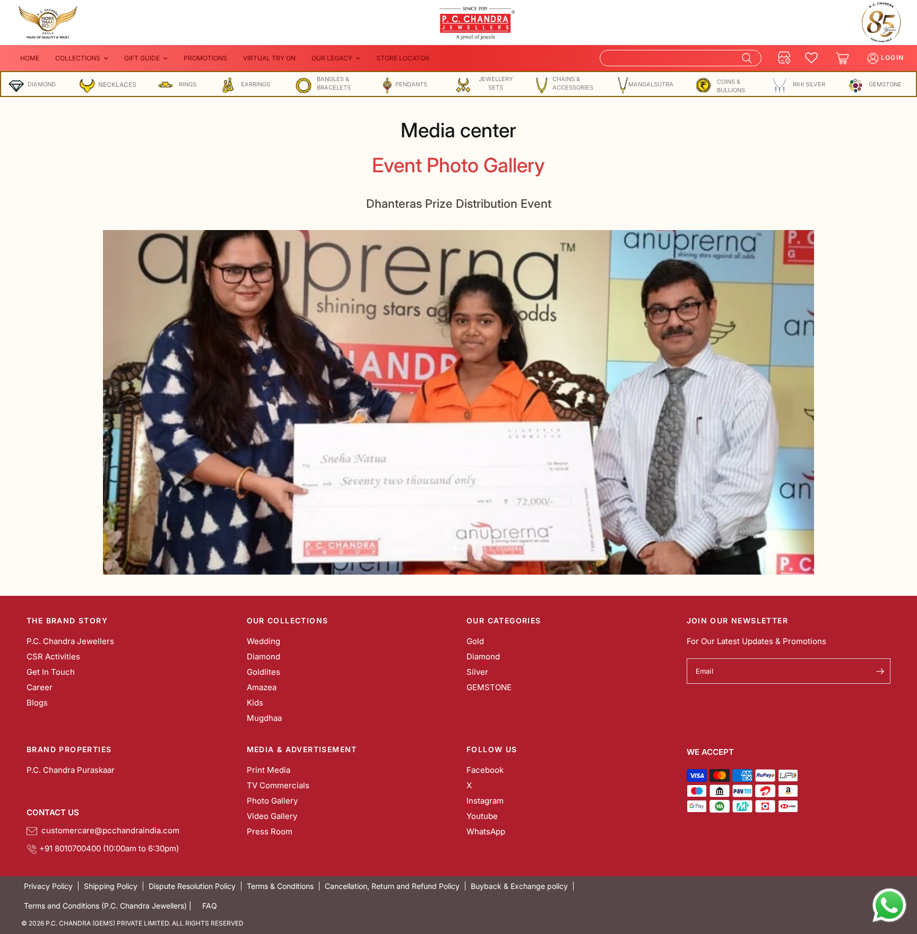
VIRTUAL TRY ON (269, 58)
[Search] (681, 58)
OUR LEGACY (332, 58)
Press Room (269, 831)
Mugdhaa (264, 718)
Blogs (37, 703)
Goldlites (263, 672)
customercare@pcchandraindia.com (108, 830)
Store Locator (402, 58)
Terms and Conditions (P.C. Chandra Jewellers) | (108, 905)
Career (40, 687)
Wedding (263, 641)
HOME (29, 58)
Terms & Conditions (280, 886)
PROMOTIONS (205, 58)
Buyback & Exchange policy (519, 886)
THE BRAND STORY (67, 620)
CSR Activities (53, 656)
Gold (475, 641)
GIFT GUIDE (142, 58)
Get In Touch (51, 672)
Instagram (485, 801)
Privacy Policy (48, 886)
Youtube (482, 816)
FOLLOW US (491, 749)
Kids (255, 703)
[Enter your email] (879, 671)
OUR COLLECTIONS (287, 620)
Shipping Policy (110, 886)
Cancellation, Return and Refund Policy (392, 886)
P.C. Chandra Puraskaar (71, 770)
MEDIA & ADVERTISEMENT (302, 749)
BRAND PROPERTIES (69, 749)
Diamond (263, 656)
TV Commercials (278, 785)
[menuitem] (29, 58)
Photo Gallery (272, 801)
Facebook (485, 770)
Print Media (268, 770)
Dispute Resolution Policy (192, 886)
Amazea (261, 687)
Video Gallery (272, 816)
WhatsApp (485, 831)
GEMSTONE (489, 687)
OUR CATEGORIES (503, 620)
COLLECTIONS (77, 58)
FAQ (209, 905)
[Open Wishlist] (811, 58)
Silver (477, 672)
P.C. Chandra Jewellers (70, 641)
